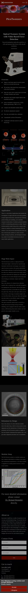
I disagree (14, 590)
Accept (14, 587)
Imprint (8, 584)
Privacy (3, 584)
